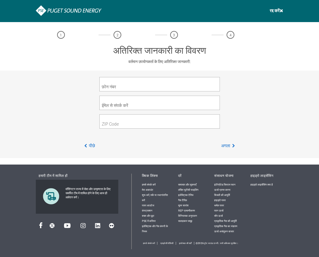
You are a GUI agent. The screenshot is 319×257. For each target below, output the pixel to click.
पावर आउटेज (148, 205)
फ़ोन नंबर (109, 86)
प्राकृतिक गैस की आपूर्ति (225, 221)
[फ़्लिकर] (111, 227)
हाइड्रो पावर (220, 200)
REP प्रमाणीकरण (186, 210)
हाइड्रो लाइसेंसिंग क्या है (261, 184)
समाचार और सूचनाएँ (187, 184)
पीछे (91, 145)
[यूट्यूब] (67, 227)
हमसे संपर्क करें (149, 184)
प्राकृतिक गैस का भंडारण (225, 226)
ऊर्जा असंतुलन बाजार (224, 231)
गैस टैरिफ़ (182, 200)
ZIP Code (110, 124)
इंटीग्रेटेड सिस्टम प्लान (224, 184)
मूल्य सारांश (183, 205)
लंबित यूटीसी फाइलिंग (188, 189)
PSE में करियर (149, 221)
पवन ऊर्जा (219, 210)
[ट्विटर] (52, 227)
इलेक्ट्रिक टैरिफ (186, 195)
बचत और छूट (148, 215)
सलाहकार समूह (185, 221)
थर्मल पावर (219, 205)
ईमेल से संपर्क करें (115, 105)
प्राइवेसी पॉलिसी (167, 243)
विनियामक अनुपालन (187, 215)
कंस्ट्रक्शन (147, 210)
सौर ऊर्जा (218, 215)
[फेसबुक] (41, 227)
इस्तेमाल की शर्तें (185, 243)
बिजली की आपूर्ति (222, 195)
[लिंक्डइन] (97, 227)
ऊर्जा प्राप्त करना (222, 189)
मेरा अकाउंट (147, 189)
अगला (226, 145)
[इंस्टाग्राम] (83, 227)
